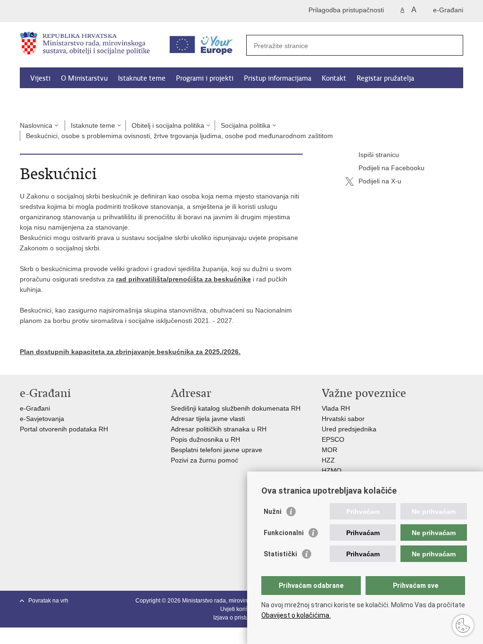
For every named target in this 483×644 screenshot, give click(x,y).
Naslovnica (36, 125)
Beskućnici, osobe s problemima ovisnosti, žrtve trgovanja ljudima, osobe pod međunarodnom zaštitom (179, 136)
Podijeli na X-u (379, 181)
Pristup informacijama (277, 78)
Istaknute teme (142, 78)
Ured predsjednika (349, 429)
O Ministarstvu (84, 78)
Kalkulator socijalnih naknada (74, 100)
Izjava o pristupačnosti (241, 617)
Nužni (273, 511)
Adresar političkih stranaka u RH (218, 429)
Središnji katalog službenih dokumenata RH (235, 408)
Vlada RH (336, 408)
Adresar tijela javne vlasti (208, 418)
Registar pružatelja (385, 78)
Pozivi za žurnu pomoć (204, 460)
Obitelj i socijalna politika (168, 125)
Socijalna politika (245, 125)
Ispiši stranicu (378, 154)
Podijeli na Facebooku (391, 168)
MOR (329, 450)
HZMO (331, 470)
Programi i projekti (204, 78)
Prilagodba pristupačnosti (346, 10)
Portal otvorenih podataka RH (65, 429)
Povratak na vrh (48, 600)
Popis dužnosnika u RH (205, 439)
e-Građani (448, 10)
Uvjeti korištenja (240, 609)
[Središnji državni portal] (60, 11)
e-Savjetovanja (42, 418)
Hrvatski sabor (343, 418)
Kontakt (334, 78)
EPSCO (333, 439)
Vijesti (40, 78)
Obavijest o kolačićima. (296, 615)
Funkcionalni (284, 533)
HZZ (328, 460)
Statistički (280, 554)
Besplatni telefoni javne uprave (216, 450)
